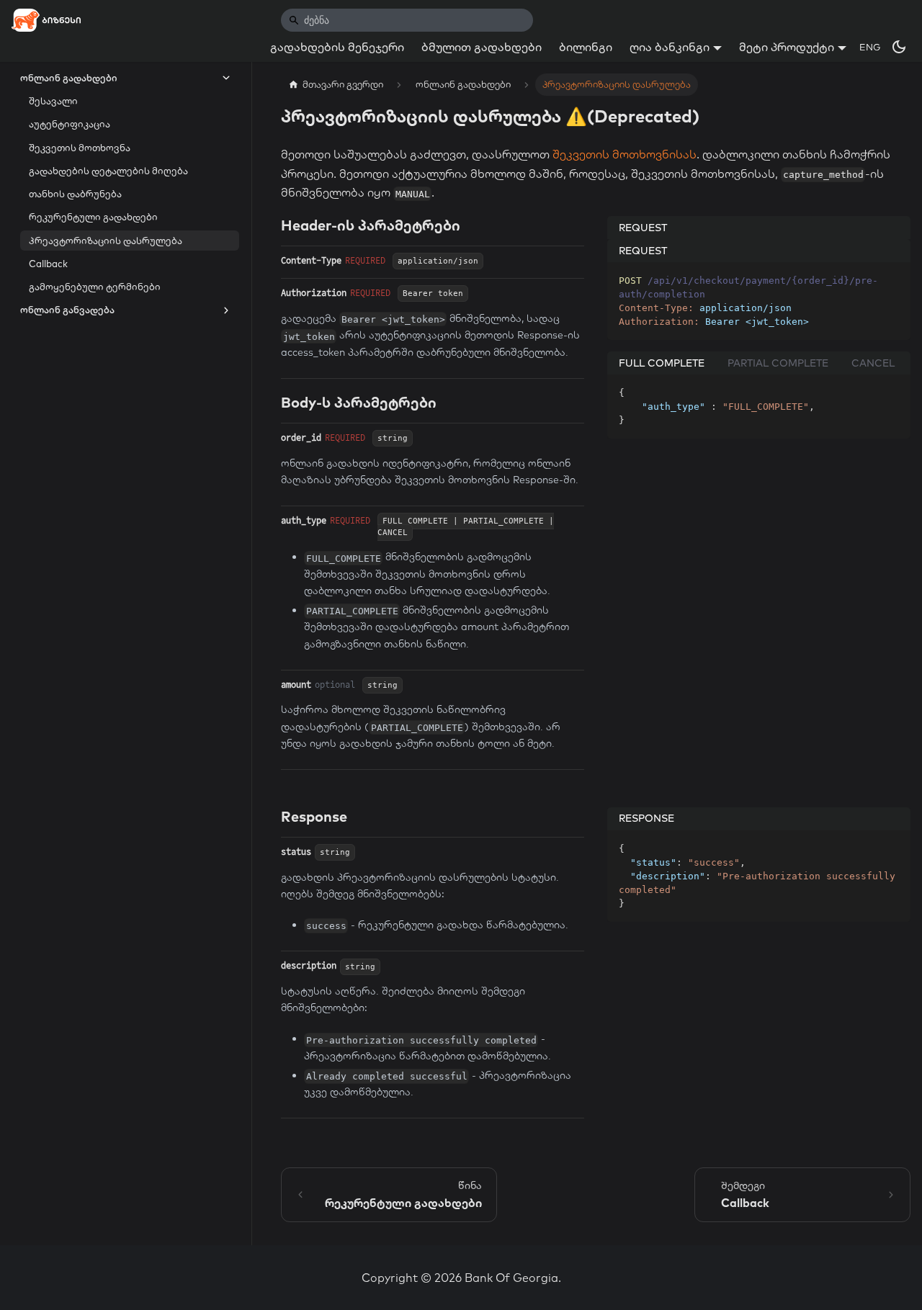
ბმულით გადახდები (481, 47)
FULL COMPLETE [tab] (661, 362)
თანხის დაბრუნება (75, 193)
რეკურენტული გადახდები (93, 217)
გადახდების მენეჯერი (337, 47)
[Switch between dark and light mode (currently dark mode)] (898, 46)
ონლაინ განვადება (67, 310)
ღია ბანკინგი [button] (670, 47)
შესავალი (53, 101)
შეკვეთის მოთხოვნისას (624, 154)
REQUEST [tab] (643, 227)
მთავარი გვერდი (343, 84)
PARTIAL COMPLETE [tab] (778, 362)
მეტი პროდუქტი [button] (786, 47)
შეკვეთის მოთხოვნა (79, 147)
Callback (48, 263)
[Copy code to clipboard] (893, 280)
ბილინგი (585, 47)
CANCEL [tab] (873, 362)
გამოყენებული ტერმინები (95, 286)
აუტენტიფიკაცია (69, 124)
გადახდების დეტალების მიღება (108, 170)
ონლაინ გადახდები (68, 78)
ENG (869, 47)
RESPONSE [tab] (646, 818)
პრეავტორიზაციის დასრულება (105, 240)
